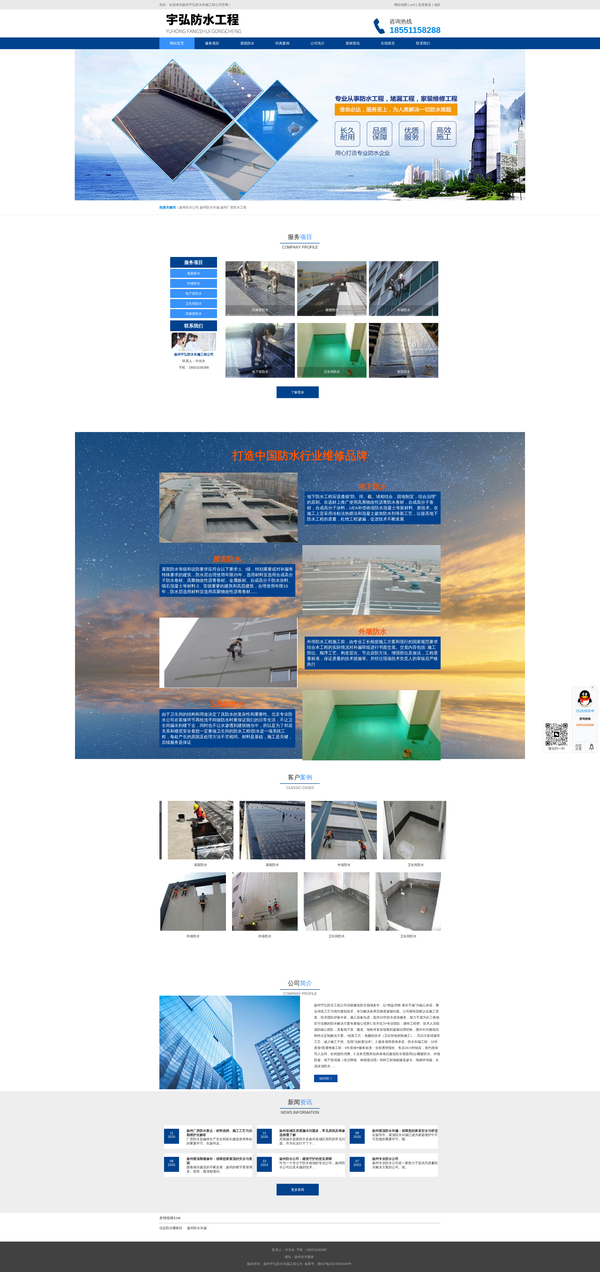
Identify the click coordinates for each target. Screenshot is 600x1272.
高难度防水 (193, 313)
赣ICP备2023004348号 (335, 1264)
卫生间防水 (193, 303)
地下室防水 (193, 293)
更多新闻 (297, 1189)
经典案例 (282, 43)
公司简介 (318, 43)
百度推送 (424, 5)
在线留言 (388, 43)
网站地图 (400, 5)
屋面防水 (247, 43)
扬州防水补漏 (197, 1228)
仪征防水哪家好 (170, 1228)
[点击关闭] (592, 687)
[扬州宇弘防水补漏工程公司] (203, 23)
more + (325, 1078)
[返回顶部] (592, 747)
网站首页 (177, 43)
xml (412, 5)
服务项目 (212, 43)
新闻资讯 (353, 43)
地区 (437, 5)
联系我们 (423, 43)
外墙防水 (193, 283)
